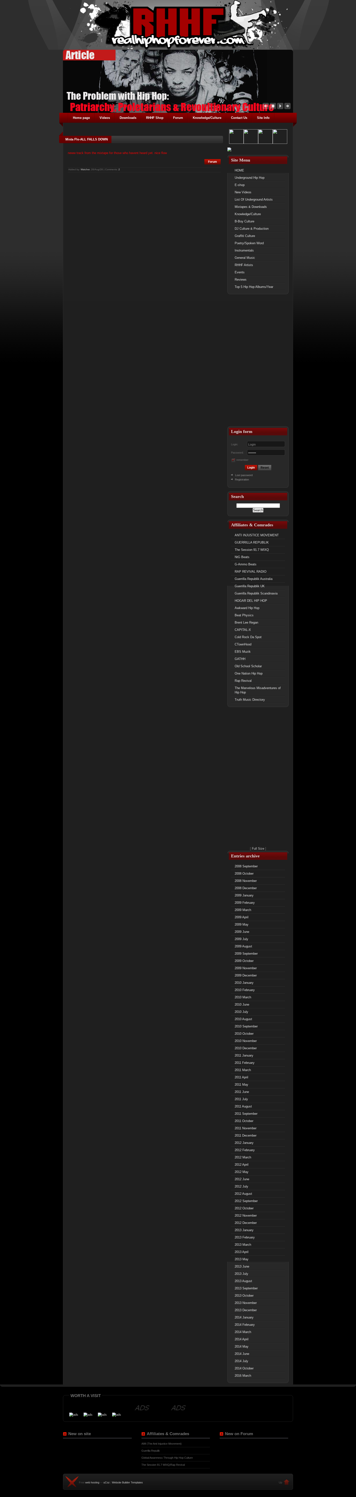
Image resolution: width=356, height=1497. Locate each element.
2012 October (244, 1208)
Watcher (85, 169)
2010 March (243, 997)
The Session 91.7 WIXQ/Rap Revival (163, 1464)
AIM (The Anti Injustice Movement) (161, 1443)
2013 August (243, 1281)
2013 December (246, 1310)
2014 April (241, 1339)
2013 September (246, 1288)
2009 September (246, 953)
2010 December (246, 1048)
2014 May (241, 1346)
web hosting (92, 1482)
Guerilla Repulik (150, 1450)
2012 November (246, 1215)
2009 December (246, 975)
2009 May (241, 924)
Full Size (258, 848)
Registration (241, 479)
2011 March (243, 1070)
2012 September (246, 1201)
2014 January (244, 1317)
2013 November (246, 1303)
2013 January (244, 1230)
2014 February (245, 1324)
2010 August (243, 1019)
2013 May (241, 1259)
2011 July (241, 1099)
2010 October (244, 1033)
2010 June (242, 1004)
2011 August (243, 1106)
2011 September (246, 1113)
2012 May (241, 1172)
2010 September (246, 1026)
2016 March (243, 1375)
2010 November (246, 1041)
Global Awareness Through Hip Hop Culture (167, 1457)
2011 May (241, 1084)
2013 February (245, 1237)
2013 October (244, 1295)
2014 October (244, 1368)
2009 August (243, 946)
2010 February (245, 990)
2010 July (241, 1012)
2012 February (245, 1150)
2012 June (242, 1179)
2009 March (243, 910)
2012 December (246, 1223)
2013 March (243, 1244)
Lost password (244, 475)
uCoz (106, 1482)
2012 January (244, 1143)
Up (280, 1482)
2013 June (242, 1266)
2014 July (241, 1361)
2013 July (241, 1274)
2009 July (241, 939)
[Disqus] (144, 233)
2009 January (244, 895)
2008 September (246, 866)
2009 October (244, 961)
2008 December (246, 888)
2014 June (242, 1354)
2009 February (245, 902)
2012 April (241, 1164)
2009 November (246, 968)
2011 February (245, 1063)
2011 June (242, 1092)
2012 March (243, 1157)
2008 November (246, 881)
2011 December (245, 1135)
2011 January (244, 1055)
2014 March (243, 1332)
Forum (212, 161)
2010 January (244, 982)
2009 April (241, 917)
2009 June (242, 932)
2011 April (241, 1077)
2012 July (241, 1186)
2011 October (244, 1121)
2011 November (245, 1128)
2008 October (244, 873)
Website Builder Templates (127, 1482)
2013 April (241, 1252)
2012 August (243, 1194)
